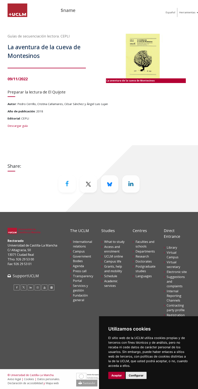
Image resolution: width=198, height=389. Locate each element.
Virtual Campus (172, 254)
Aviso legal (14, 379)
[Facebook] (67, 184)
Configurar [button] (136, 375)
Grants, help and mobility (113, 268)
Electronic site (177, 272)
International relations (82, 244)
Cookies (29, 379)
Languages (144, 276)
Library (172, 247)
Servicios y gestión (80, 288)
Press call (79, 271)
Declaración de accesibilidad (25, 383)
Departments (145, 251)
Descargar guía (18, 126)
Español (170, 12)
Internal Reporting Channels (174, 296)
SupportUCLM (26, 275)
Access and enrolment (112, 249)
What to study (114, 242)
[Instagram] (37, 287)
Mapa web (52, 383)
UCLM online (113, 256)
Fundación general (80, 297)
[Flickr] (51, 287)
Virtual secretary (173, 264)
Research (142, 256)
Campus (79, 251)
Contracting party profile (176, 307)
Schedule (110, 276)
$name (68, 10)
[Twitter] (23, 287)
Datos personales (48, 379)
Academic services (111, 283)
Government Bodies (82, 258)
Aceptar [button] (116, 375)
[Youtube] (44, 287)
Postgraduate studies (145, 268)
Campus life (112, 261)
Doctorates (144, 261)
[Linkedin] (131, 184)
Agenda (78, 266)
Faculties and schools (145, 244)
